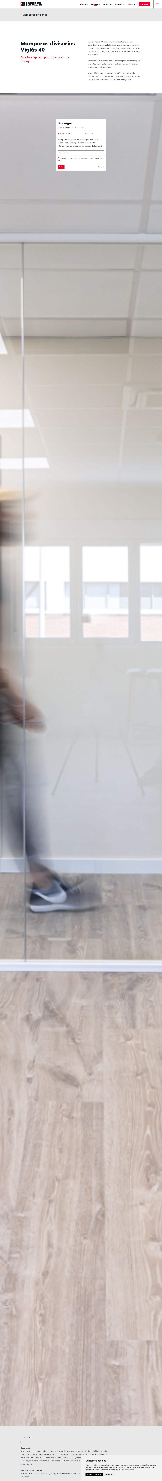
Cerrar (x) (101, 167)
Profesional (65, 133)
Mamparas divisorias (34, 14)
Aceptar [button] (89, 1474)
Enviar (61, 167)
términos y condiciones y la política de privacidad (88, 158)
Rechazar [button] (98, 1474)
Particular (89, 133)
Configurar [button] (108, 1474)
